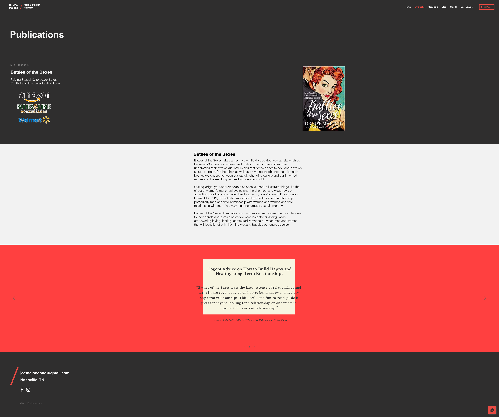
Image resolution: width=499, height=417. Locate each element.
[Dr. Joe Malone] (22, 389)
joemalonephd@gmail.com (45, 373)
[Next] (485, 298)
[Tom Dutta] (244, 346)
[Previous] (14, 298)
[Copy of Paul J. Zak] (251, 347)
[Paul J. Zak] (249, 346)
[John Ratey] (254, 346)
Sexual (28, 5)
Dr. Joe (13, 5)
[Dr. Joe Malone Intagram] (28, 389)
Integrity (36, 5)
